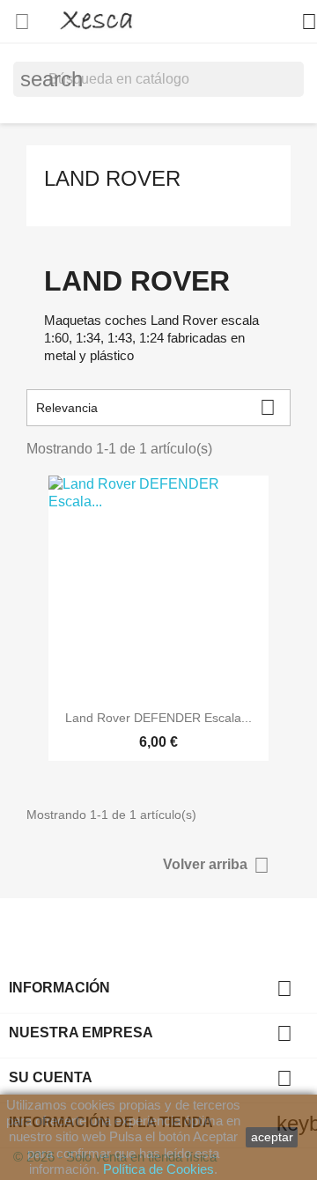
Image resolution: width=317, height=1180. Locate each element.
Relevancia (156, 407)
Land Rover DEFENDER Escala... (158, 718)
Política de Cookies (158, 1169)
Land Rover (112, 178)
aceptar (272, 1137)
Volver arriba (216, 865)
